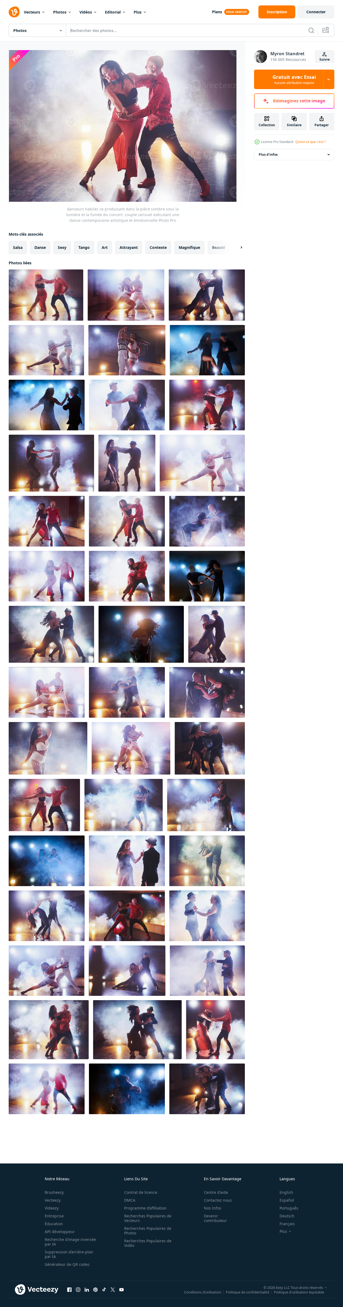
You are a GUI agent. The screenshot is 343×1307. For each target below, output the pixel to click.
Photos (59, 12)
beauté (218, 247)
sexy (62, 247)
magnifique (189, 247)
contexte (158, 247)
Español (287, 1200)
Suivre (324, 59)
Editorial (113, 12)
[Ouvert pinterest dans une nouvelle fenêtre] (95, 1289)
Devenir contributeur (215, 1218)
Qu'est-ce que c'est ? (310, 141)
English (286, 1192)
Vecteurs (32, 12)
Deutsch (287, 1215)
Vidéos (85, 12)
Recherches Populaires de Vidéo (147, 1243)
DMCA (129, 1200)
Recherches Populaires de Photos (147, 1231)
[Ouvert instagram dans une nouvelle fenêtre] (78, 1289)
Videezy (52, 1208)
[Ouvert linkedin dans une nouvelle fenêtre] (87, 1289)
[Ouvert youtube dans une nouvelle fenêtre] (121, 1289)
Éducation (54, 1223)
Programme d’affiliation (145, 1208)
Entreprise (54, 1215)
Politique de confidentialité (247, 1291)
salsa (18, 247)
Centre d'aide (216, 1192)
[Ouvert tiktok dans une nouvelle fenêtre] (104, 1289)
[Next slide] (236, 247)
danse (40, 247)
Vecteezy (52, 1200)
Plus (138, 12)
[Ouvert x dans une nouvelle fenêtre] (113, 1289)
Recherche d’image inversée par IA (70, 1242)
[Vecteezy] (14, 11)
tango (84, 247)
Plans (217, 11)
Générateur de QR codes (67, 1264)
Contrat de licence (140, 1192)
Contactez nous (218, 1200)
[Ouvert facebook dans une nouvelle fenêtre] (69, 1289)
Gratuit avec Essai (294, 79)
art (105, 247)
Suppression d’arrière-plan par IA (69, 1254)
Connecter (316, 11)
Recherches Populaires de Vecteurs (147, 1218)
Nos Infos (212, 1208)
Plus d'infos (268, 154)
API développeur (60, 1231)
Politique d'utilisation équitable (299, 1291)
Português (289, 1208)
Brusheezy (54, 1192)
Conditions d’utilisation (202, 1291)
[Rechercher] (311, 30)
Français (287, 1223)
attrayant (129, 247)
